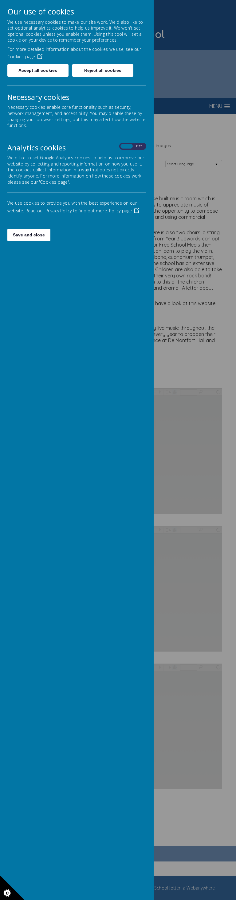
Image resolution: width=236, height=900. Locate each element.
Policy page (120, 211)
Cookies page (21, 56)
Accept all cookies (37, 70)
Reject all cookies (102, 70)
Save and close (29, 234)
